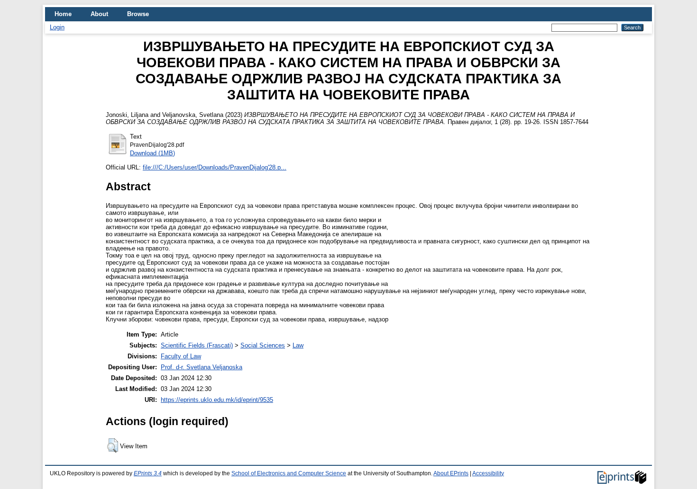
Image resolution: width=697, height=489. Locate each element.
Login (57, 27)
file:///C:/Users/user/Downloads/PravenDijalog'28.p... (214, 167)
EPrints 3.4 (148, 473)
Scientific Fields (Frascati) (197, 345)
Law (298, 345)
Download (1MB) (152, 153)
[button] (112, 445)
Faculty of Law (181, 356)
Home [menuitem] (63, 14)
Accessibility (488, 473)
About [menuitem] (99, 14)
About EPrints (450, 473)
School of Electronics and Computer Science (288, 473)
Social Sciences (262, 345)
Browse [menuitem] (138, 14)
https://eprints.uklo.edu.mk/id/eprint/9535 (217, 399)
